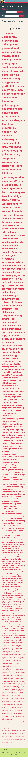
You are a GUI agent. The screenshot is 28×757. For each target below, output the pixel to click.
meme (18, 496)
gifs (13, 548)
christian (14, 662)
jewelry (8, 580)
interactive (16, 516)
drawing (14, 74)
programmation (21, 699)
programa (10, 665)
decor (7, 699)
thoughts (6, 375)
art (3, 33)
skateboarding (17, 486)
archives (4, 689)
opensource (12, 642)
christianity (17, 559)
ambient (4, 666)
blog (19, 52)
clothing (5, 399)
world (17, 646)
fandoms (21, 380)
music (9, 33)
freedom (19, 649)
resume (16, 479)
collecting (19, 469)
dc (11, 635)
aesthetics (7, 345)
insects (22, 630)
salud (8, 639)
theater (4, 603)
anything (19, 429)
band (13, 440)
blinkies (5, 424)
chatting (19, 640)
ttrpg (4, 335)
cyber (3, 623)
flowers (13, 380)
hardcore (11, 654)
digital (19, 424)
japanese (6, 440)
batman (8, 693)
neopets (18, 730)
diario (22, 731)
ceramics (4, 675)
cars (10, 215)
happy (16, 736)
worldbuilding (10, 203)
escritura (15, 695)
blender (10, 537)
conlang (22, 692)
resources (6, 523)
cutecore (19, 228)
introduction (19, 523)
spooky (22, 724)
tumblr (22, 626)
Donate (9, 752)
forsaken (12, 698)
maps (16, 645)
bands (15, 649)
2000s (18, 147)
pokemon (7, 154)
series (5, 248)
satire (20, 711)
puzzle (4, 472)
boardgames (17, 574)
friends (15, 298)
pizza (10, 530)
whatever (20, 615)
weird (20, 348)
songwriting (4, 713)
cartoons (17, 165)
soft (10, 686)
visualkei (6, 724)
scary (7, 662)
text (24, 662)
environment (10, 610)
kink (13, 728)
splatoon (5, 501)
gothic (16, 482)
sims (11, 713)
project (5, 388)
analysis (16, 657)
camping (10, 699)
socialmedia (6, 587)
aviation (21, 669)
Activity (5, 9)
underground (22, 704)
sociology (4, 645)
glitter (17, 701)
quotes (23, 680)
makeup (21, 268)
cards (8, 686)
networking (10, 674)
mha (15, 719)
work (4, 467)
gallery (15, 525)
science (6, 120)
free (11, 499)
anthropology (5, 665)
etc (15, 235)
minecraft (7, 135)
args (20, 604)
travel (15, 131)
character (4, 690)
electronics (14, 335)
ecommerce (16, 601)
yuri (8, 489)
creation (4, 663)
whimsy (19, 513)
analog (3, 646)
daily (16, 699)
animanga (21, 646)
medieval (15, 659)
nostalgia (16, 196)
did (6, 674)
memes (13, 192)
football (6, 255)
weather (19, 637)
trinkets (17, 630)
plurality (12, 617)
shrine (4, 561)
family (14, 508)
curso (16, 672)
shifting (13, 731)
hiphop (13, 557)
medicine (5, 499)
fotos (20, 719)
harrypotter (20, 675)
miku (13, 634)
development (9, 325)
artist (13, 268)
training (17, 708)
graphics (6, 252)
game (5, 74)
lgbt (4, 282)
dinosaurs (5, 591)
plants (14, 302)
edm (13, 648)
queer (21, 192)
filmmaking (12, 578)
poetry (6, 90)
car (24, 591)
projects (19, 440)
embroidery (19, 721)
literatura (9, 593)
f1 (10, 604)
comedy (18, 345)
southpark (22, 635)
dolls (4, 459)
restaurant (16, 651)
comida (21, 265)
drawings (21, 494)
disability (16, 718)
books (15, 56)
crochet (21, 241)
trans (12, 292)
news (5, 225)
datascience (8, 742)
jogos (4, 486)
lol (11, 559)
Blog (16, 752)
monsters (7, 643)
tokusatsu (3, 740)
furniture (13, 681)
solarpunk (4, 708)
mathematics (13, 520)
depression (20, 674)
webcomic (8, 211)
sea (11, 742)
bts (19, 587)
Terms (11, 754)
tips (12, 734)
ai (3, 184)
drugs (12, 678)
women (16, 668)
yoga (8, 617)
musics (8, 704)
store (6, 608)
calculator (19, 710)
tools (3, 593)
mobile (14, 684)
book (4, 402)
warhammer (7, 731)
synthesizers (10, 715)
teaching (22, 520)
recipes (4, 548)
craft (17, 555)
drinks (18, 739)
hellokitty (18, 591)
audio (4, 550)
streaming (7, 308)
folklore (18, 687)
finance (5, 456)
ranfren (21, 739)
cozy (13, 595)
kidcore (3, 662)
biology (5, 380)
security (5, 546)
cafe (23, 606)
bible (8, 657)
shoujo (18, 702)
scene (18, 328)
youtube (7, 162)
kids (3, 693)
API (19, 752)
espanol (14, 722)
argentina (5, 737)
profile (15, 459)
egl (19, 657)
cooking (7, 188)
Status (23, 752)
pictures (13, 576)
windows (5, 503)
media (18, 211)
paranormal (6, 559)
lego (8, 632)
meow (17, 548)
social (4, 369)
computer (13, 383)
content (8, 695)
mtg (19, 693)
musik (3, 731)
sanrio (19, 282)
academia (7, 655)
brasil (4, 582)
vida (7, 654)
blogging (16, 150)
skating (4, 617)
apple (18, 704)
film (14, 97)
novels (7, 533)
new (3, 716)
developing (9, 734)
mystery (5, 506)
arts (4, 231)
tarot (21, 479)
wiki (11, 482)
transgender (12, 477)
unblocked (5, 619)
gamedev (7, 143)
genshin (11, 469)
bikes (7, 701)
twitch (18, 567)
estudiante (17, 669)
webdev (4, 606)
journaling (7, 235)
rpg (20, 302)
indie (11, 285)
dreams (5, 474)
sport (5, 285)
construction (5, 621)
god (8, 603)
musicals (21, 528)
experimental (13, 421)
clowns (21, 608)
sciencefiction (22, 668)
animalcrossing (15, 724)
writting (14, 652)
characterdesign (7, 540)
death (13, 582)
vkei (9, 546)
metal (21, 288)
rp (15, 537)
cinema (6, 245)
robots (4, 520)
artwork (21, 648)
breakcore (17, 563)
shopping (14, 399)
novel (8, 606)
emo (4, 215)
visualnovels (13, 472)
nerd (10, 634)
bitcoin (23, 637)
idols (11, 716)
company (3, 698)
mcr (16, 615)
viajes (19, 715)
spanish (15, 546)
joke (13, 727)
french (6, 692)
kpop (20, 90)
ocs (22, 86)
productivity (23, 733)
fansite (4, 553)
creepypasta (14, 501)
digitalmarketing (13, 666)
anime (5, 44)
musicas (14, 686)
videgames (3, 736)
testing (13, 424)
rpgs (3, 580)
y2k (16, 181)
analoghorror (12, 680)
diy (15, 248)
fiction (5, 228)
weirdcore (17, 385)
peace (9, 737)
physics (20, 418)
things (3, 599)
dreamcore (6, 535)
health (11, 225)
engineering (19, 338)
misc (19, 606)
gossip (19, 724)
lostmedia (22, 702)
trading (4, 632)
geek (19, 701)
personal (7, 48)
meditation (12, 707)
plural (19, 655)
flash (18, 628)
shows (18, 252)
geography (5, 576)
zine (12, 523)
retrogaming (11, 619)
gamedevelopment (10, 454)
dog (22, 516)
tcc (2, 648)
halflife (17, 737)
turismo (12, 668)
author (5, 648)
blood (14, 713)
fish (8, 467)
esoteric (14, 687)
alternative (6, 405)
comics (6, 67)
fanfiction (7, 221)
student (4, 595)
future (8, 716)
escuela (13, 623)
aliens (4, 489)
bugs (4, 435)
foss (11, 684)
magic (18, 394)
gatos (4, 421)
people (7, 642)
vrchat (5, 716)
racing (11, 659)
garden (16, 675)
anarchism (22, 599)
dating (7, 727)
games (14, 44)
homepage (21, 652)
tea (12, 604)
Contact (16, 754)
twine (19, 610)
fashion (16, 59)
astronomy (11, 413)
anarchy (8, 689)
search (22, 657)
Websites (7, 6)
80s (12, 606)
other (9, 459)
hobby (13, 535)
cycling (23, 681)
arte (22, 71)
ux (14, 692)
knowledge (19, 660)
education (8, 109)
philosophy (8, 105)
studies (16, 733)
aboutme (6, 298)
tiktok (16, 640)
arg (21, 181)
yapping (17, 663)
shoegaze (14, 696)
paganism (12, 718)
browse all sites (15, 24)
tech (4, 124)
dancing (9, 484)
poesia (3, 674)
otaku (22, 666)
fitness (18, 410)
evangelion (8, 719)
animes (12, 443)
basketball (19, 369)
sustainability (4, 671)
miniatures (22, 736)
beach (11, 721)
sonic (13, 312)
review (12, 695)
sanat (14, 699)
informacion (4, 704)
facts (6, 721)
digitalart (6, 278)
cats (13, 52)
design (6, 71)
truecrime (19, 643)
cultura (11, 643)
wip (3, 437)
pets (21, 375)
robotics (14, 580)
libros (16, 462)
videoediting (5, 630)
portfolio (7, 86)
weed (3, 635)
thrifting (15, 654)
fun (18, 105)
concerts (23, 683)
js (7, 652)
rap (14, 496)
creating (8, 681)
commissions (9, 265)
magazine (15, 674)
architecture (7, 385)
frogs (9, 671)
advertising (18, 722)
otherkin (4, 654)
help (16, 621)
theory (8, 690)
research (21, 435)
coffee (15, 375)
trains (14, 614)
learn (11, 655)
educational (19, 595)
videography (19, 619)
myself (13, 544)
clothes (6, 312)
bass (11, 722)
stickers (4, 601)
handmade (8, 698)
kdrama (20, 645)
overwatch (14, 721)
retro (5, 147)
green (15, 637)
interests (13, 456)
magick (24, 728)
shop (19, 396)
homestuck (8, 258)
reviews (13, 348)
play (5, 693)
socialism (4, 640)
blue (3, 584)
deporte (4, 610)
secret (24, 739)
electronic (9, 601)
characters (7, 295)
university (4, 681)
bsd (3, 649)
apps (9, 486)
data (17, 550)
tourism (7, 659)
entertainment (9, 322)
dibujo (22, 701)
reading (15, 82)
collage (19, 578)
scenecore (5, 572)
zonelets (5, 567)
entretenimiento (13, 730)
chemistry (20, 603)
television (6, 462)
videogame (18, 120)
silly (17, 231)
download (3, 742)
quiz (15, 702)
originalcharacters (10, 358)
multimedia (20, 625)
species (13, 701)
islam (5, 722)
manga (6, 82)
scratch (15, 606)
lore (11, 388)
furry (16, 86)
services (4, 625)
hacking (5, 366)
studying (12, 542)
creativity (17, 278)
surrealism (16, 639)
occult (11, 446)
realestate (22, 612)
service (3, 660)
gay (19, 361)
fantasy (6, 165)
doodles (3, 699)
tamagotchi (16, 727)
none (8, 582)
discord (16, 388)
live (21, 690)
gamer (22, 628)
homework (23, 672)
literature (7, 101)
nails (13, 669)
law (21, 553)
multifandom (13, 725)
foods (18, 561)
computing (15, 612)
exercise (8, 722)
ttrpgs (4, 407)
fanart (12, 305)
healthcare (4, 652)
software (6, 275)
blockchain (17, 698)
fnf (3, 533)
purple (23, 649)
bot (24, 698)
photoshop (14, 740)
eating (3, 659)
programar (12, 632)
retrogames (8, 669)
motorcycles (9, 733)
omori (4, 597)
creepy (20, 621)
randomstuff (7, 718)
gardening (8, 177)
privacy (4, 563)
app (15, 494)
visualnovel (6, 649)
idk (4, 173)
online (21, 540)
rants (24, 671)
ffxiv (15, 570)
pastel (3, 615)
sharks (22, 601)
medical (3, 642)
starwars (4, 612)
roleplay (6, 315)
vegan (3, 724)
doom (18, 626)
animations (6, 491)
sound (15, 643)
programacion (10, 116)
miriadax (10, 727)
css (13, 282)
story (19, 315)
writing (6, 52)
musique (16, 711)
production (6, 574)
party (14, 716)
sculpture (15, 655)
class (21, 713)
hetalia (6, 680)
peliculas (14, 491)
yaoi (12, 437)
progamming (20, 582)
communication (13, 704)
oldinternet (22, 707)
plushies (5, 565)
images (12, 615)
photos (5, 355)
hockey (6, 651)
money (9, 432)
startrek (21, 698)
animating (15, 715)
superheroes (21, 689)
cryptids (18, 683)
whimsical (4, 719)
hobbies (13, 366)
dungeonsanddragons (18, 728)
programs (4, 696)
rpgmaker (13, 689)
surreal (12, 671)
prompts (8, 739)
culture (10, 231)
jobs (8, 736)
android (16, 604)
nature (6, 112)
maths (19, 597)
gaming (6, 59)
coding (16, 78)
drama (17, 642)
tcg (6, 736)
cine (21, 542)
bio (10, 508)
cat (12, 245)
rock (13, 315)
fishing (20, 651)
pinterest (20, 572)
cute (13, 90)
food (16, 48)
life (15, 143)
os (9, 702)
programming (10, 40)
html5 (20, 448)
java (23, 643)
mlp (21, 399)
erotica (21, 684)
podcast (5, 578)
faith (2, 734)
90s (11, 248)
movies (6, 56)
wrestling (12, 567)
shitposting (8, 672)
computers (8, 158)
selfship (17, 692)
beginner (5, 734)
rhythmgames (20, 705)
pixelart (6, 268)
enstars (17, 665)
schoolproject (19, 677)
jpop (15, 603)
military (3, 711)
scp (16, 716)
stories (21, 235)
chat (4, 413)
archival (11, 740)
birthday (13, 503)
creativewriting (15, 705)
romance (13, 467)
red (5, 733)
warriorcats (5, 634)
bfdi (17, 557)
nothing (5, 429)
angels (11, 649)
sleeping (6, 451)
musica (6, 78)
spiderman (13, 693)
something (20, 727)
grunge (12, 591)
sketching (9, 645)
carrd (21, 533)
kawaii (6, 196)
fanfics (7, 687)
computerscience (6, 628)
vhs (3, 651)
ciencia (3, 733)
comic (5, 181)
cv (10, 677)
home (13, 561)
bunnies (16, 553)
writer (5, 683)
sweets (3, 705)
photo (20, 467)
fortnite (20, 530)
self (11, 737)
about (20, 426)
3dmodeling (14, 589)
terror (14, 663)
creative (11, 394)
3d (13, 252)
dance (5, 272)
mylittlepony (12, 690)
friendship (8, 660)
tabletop (21, 642)
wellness (17, 671)
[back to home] (2, 2)
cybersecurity (19, 432)
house (17, 719)
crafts (17, 184)
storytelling (7, 372)
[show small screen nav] (26, 1)
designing (5, 589)
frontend (16, 731)
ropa (3, 643)
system (21, 472)
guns (22, 693)
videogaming (9, 663)
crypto (19, 443)
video (19, 169)
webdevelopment (8, 513)
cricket (11, 657)
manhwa (10, 597)
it (11, 375)
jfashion (20, 535)
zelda (12, 719)
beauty (16, 352)
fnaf (19, 366)
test (14, 218)
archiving (7, 740)
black (8, 721)
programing (9, 128)
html (10, 124)
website (6, 238)
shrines (3, 687)
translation (14, 625)
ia (8, 705)
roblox (19, 109)
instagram (17, 707)
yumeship (12, 621)
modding (20, 506)
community (8, 328)
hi (11, 640)
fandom (6, 200)
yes (13, 640)
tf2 (11, 574)
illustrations (11, 692)
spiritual (3, 730)
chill (17, 652)
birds (12, 429)
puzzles (5, 508)
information (17, 405)
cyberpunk (6, 361)
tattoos (8, 640)
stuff (11, 228)
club (2, 737)
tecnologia (6, 448)
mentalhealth (7, 479)
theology (4, 672)
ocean (16, 540)
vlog (14, 593)
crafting (20, 407)
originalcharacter (5, 710)
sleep (14, 448)
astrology (5, 482)
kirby (3, 655)
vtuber (11, 369)
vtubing (23, 718)
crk (24, 696)
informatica (12, 402)
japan (4, 396)
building (14, 677)
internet (17, 188)
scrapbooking (5, 668)
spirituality (15, 364)
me (23, 275)
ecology (8, 623)
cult (20, 730)
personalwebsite (9, 418)
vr (18, 474)
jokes (13, 739)
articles (21, 696)
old (8, 612)
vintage (14, 355)
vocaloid (6, 218)
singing (10, 410)
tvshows (18, 437)
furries (5, 446)
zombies (19, 733)
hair (14, 665)
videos (9, 184)
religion (6, 302)
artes (8, 625)
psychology (8, 262)
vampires (5, 465)
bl (20, 548)
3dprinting (16, 635)
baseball (18, 623)
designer (12, 733)
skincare (8, 635)
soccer (5, 377)
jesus (10, 608)
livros (3, 604)
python (14, 511)
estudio (17, 690)
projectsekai (19, 740)
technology (18, 93)
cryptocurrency (4, 715)
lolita (3, 608)
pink (15, 162)
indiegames (6, 557)
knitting (13, 465)
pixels (13, 518)
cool (15, 308)
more (20, 718)
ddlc (11, 739)
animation (18, 67)
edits (16, 739)
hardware (22, 634)
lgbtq (16, 295)
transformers (15, 599)
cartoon (10, 494)
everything (7, 332)
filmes (8, 584)
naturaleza (15, 734)
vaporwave (7, 415)
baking (14, 238)
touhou (19, 518)
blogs (14, 361)
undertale (6, 391)
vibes (10, 705)
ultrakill (9, 701)
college (21, 614)
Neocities (6, 749)
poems (19, 465)
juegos (5, 426)
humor (8, 525)
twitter (3, 722)
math (18, 225)
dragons (5, 528)
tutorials (22, 687)
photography (10, 63)
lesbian (19, 593)
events (4, 469)
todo (22, 710)
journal (16, 200)
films (17, 207)
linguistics (12, 474)
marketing (14, 272)
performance (4, 695)
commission (14, 710)
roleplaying (6, 544)
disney (8, 707)
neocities (7, 702)
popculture (6, 518)
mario (14, 608)
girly (6, 614)
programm (3, 727)
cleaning (19, 654)
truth (17, 689)
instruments (22, 722)
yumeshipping (8, 711)
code (12, 318)
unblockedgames (21, 716)
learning (18, 215)
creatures (21, 725)
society (17, 684)
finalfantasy (23, 730)
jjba (2, 683)
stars (22, 550)
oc (11, 181)
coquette (12, 506)
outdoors (14, 584)
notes (11, 687)
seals (23, 690)
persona (14, 628)
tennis (7, 666)
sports (14, 112)
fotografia (12, 565)
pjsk (9, 548)
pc (17, 614)
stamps (14, 489)
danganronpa (10, 555)
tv (20, 203)
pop (11, 612)
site (7, 437)
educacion (13, 377)
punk (17, 245)
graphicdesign (9, 288)
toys (20, 484)
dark (9, 553)
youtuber (8, 708)
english (5, 496)
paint (22, 740)
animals (6, 97)
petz (13, 672)
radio (4, 410)
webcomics (8, 342)
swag (9, 561)
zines (19, 325)
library (18, 666)
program (16, 275)
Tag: (3, 15)
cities (20, 737)
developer (17, 499)
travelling (14, 587)
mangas (9, 648)
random (20, 177)
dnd (9, 282)
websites (13, 426)
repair (24, 727)
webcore (6, 364)
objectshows (11, 550)
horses (8, 615)
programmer (5, 626)
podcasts (17, 648)
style (20, 546)
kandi (3, 637)
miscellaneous (20, 734)
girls (17, 608)
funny (5, 305)
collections (18, 725)
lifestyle (18, 285)
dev (9, 595)
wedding (20, 659)
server (17, 693)
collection (17, 617)
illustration (8, 169)
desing (23, 721)
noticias (3, 707)
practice (17, 696)
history (6, 93)
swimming (4, 639)
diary (17, 154)
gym (3, 484)
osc (3, 525)
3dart (8, 684)
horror (15, 71)
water (8, 677)
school (6, 150)
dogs (9, 173)
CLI (12, 752)
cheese (5, 728)
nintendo (12, 407)
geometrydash (7, 730)
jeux (2, 728)
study (5, 348)
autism (21, 456)
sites (19, 672)
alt (12, 553)
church (12, 708)
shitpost (3, 701)
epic (21, 639)
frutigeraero (20, 446)
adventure (15, 533)
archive (19, 262)
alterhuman (4, 678)
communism (20, 565)
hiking (21, 491)
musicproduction (20, 686)
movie (4, 394)
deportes (5, 542)
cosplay (14, 391)
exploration (10, 724)
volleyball (20, 576)
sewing (6, 318)
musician (19, 736)
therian (17, 634)
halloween (4, 657)
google (3, 718)
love (20, 143)
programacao (20, 662)
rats (9, 668)
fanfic (15, 484)
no (24, 544)
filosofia (8, 713)
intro (10, 496)
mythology (13, 528)
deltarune (7, 338)
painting (6, 241)
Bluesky (21, 749)
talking (20, 681)
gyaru (4, 494)
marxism (3, 721)
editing (5, 292)
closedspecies (18, 680)
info (3, 432)
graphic (20, 580)
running (10, 563)
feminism (5, 570)
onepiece (4, 686)
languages (19, 332)
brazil (10, 662)
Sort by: (4, 11)
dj (24, 615)
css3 (11, 728)
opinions (14, 737)
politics (6, 131)
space (19, 218)
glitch (17, 681)
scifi (13, 241)
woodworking (4, 739)
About (3, 752)
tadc (10, 731)
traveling (19, 544)
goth (13, 255)
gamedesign (6, 516)
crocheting (4, 677)
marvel (22, 482)
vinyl (6, 705)
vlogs (3, 692)
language (12, 396)
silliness (19, 731)
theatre (5, 443)
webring (11, 736)
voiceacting (9, 683)
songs (11, 570)
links (14, 530)
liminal (3, 680)
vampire (19, 695)
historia (11, 603)
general (3, 669)
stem (22, 719)
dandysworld (8, 696)
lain (24, 484)
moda (21, 391)
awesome (8, 599)
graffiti (21, 671)
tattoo (22, 678)
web (11, 147)
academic (4, 684)
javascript (7, 352)
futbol (4, 477)
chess (19, 503)
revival (12, 711)
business (17, 221)
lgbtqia (7, 637)
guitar (19, 305)
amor (17, 542)
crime (22, 715)
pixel (3, 555)
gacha (8, 675)
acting (7, 604)
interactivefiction (8, 725)
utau (19, 570)
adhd (10, 710)
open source (11, 749)
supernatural (12, 626)
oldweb (5, 383)
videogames (9, 37)
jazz (16, 610)
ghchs (4, 530)
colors (10, 652)
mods (9, 678)
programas (10, 651)
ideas (13, 645)
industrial (18, 713)
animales (11, 630)
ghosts (14, 683)
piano (4, 537)
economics (8, 646)
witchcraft (11, 435)
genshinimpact (17, 678)
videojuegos (9, 139)
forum (11, 637)
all (12, 462)
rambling (3, 725)
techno (12, 639)
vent (14, 597)
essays (22, 474)
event (17, 632)
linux (5, 192)
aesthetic (7, 207)
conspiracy (13, 660)
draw (3, 614)
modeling (13, 646)
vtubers (10, 614)
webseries (22, 665)
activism (13, 572)
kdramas (12, 675)
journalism (6, 511)
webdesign (18, 372)
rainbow (8, 728)
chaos (12, 702)
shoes (23, 654)
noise (23, 561)
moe (14, 708)
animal (3, 702)
